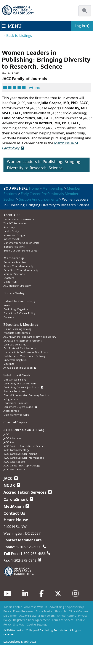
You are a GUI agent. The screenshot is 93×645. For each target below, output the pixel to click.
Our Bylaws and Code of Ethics (21, 242)
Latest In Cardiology (19, 301)
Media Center (13, 607)
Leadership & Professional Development (27, 352)
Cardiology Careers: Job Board (21, 387)
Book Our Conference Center (20, 250)
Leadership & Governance (18, 219)
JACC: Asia (8, 442)
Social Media (44, 611)
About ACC (11, 215)
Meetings (8, 363)
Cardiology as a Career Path (19, 383)
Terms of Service (63, 620)
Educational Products (15, 403)
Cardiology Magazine (15, 309)
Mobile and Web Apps (16, 414)
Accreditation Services (24, 492)
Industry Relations (13, 246)
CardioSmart (15, 499)
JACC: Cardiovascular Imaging (20, 453)
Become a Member (14, 262)
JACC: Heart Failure (14, 469)
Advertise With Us (35, 607)
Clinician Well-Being (14, 379)
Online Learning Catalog (17, 329)
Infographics (10, 399)
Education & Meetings (20, 324)
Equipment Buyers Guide (18, 406)
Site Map (18, 624)
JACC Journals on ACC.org (23, 430)
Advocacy (9, 227)
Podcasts (8, 317)
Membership (52, 188)
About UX (60, 611)
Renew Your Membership (18, 266)
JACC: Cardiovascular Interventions (23, 457)
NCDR (9, 485)
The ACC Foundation (15, 223)
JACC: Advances (12, 438)
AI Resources (11, 410)
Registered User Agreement (31, 620)
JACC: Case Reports (14, 461)
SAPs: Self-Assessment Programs (22, 340)
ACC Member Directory (17, 285)
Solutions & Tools (16, 375)
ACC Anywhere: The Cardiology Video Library (29, 336)
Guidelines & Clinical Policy (19, 313)
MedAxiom (13, 506)
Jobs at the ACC (12, 238)
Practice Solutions (14, 391)
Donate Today (13, 293)
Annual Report (66, 616)
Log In (80, 25)
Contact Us (14, 513)
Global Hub (10, 281)
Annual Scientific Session (18, 367)
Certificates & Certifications (19, 348)
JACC (6, 434)
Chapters (8, 277)
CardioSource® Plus (15, 344)
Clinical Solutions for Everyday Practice (26, 395)
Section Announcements (38, 199)
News (6, 305)
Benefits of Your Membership (20, 270)
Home (34, 188)
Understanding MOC (15, 359)
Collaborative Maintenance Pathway (24, 356)
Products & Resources (16, 332)
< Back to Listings (17, 35)
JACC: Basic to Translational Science (24, 446)
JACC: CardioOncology (16, 450)
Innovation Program (15, 235)
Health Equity (11, 231)
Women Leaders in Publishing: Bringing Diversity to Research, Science (43, 164)
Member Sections (13, 274)
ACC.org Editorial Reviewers (37, 616)
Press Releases (23, 611)
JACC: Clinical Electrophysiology (21, 465)
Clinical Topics (15, 422)
